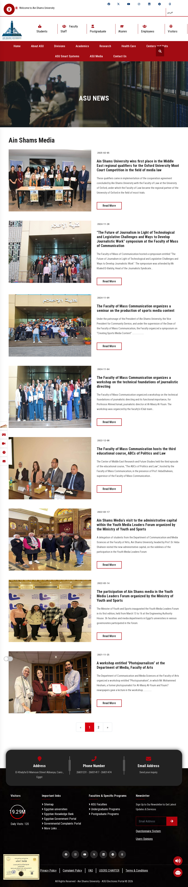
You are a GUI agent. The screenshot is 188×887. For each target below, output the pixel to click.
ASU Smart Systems (67, 56)
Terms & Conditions (137, 870)
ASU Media (96, 56)
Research (105, 46)
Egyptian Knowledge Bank (58, 814)
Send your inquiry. (149, 772)
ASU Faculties (98, 804)
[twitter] (118, 4)
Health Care (129, 46)
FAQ (90, 870)
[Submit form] (171, 821)
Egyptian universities (55, 809)
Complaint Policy (72, 870)
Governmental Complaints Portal (62, 823)
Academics (82, 46)
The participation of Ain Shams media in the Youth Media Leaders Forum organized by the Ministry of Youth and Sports (135, 596)
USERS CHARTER (109, 870)
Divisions (59, 46)
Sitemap (48, 804)
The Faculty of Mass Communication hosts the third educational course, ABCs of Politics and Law (136, 451)
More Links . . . (52, 828)
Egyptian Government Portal (59, 819)
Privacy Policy (48, 870)
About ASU (37, 46)
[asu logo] (12, 29)
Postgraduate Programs (104, 814)
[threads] (170, 4)
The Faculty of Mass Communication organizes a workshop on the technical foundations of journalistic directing (137, 382)
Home (17, 46)
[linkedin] (149, 4)
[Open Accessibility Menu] (9, 9)
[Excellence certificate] (21, 866)
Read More (109, 205)
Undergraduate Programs (105, 809)
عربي (170, 12)
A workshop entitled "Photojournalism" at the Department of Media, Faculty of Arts (131, 665)
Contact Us (119, 56)
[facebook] (109, 4)
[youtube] (129, 4)
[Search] (160, 51)
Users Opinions (144, 839)
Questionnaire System (148, 831)
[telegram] (160, 4)
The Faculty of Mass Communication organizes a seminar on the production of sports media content (135, 308)
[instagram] (139, 4)
